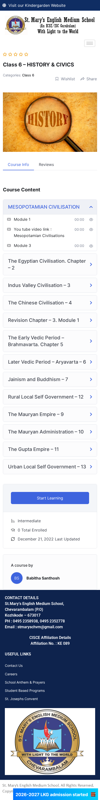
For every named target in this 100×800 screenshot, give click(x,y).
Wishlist (68, 78)
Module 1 (22, 219)
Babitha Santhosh (43, 578)
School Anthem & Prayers (25, 682)
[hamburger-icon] (89, 43)
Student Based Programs (25, 690)
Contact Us (14, 665)
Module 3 (22, 245)
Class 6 (28, 75)
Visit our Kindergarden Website (37, 5)
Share (91, 78)
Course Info (18, 164)
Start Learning (50, 498)
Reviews (46, 164)
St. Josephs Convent (21, 698)
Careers (11, 674)
